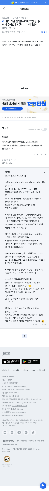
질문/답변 (5, 18)
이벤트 (25, 370)
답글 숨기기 (7, 163)
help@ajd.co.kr (17, 409)
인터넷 (15, 18)
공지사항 (16, 370)
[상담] (43, 485)
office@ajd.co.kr (18, 415)
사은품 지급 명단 (38, 370)
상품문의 (24, 18)
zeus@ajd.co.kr (29, 402)
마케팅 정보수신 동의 (36, 441)
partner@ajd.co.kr (19, 412)
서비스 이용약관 (21, 441)
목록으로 (24, 88)
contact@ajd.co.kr (19, 406)
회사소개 (5, 370)
